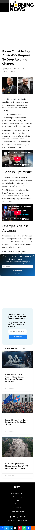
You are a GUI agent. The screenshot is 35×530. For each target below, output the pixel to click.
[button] (17, 258)
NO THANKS (17, 273)
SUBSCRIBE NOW (17, 270)
